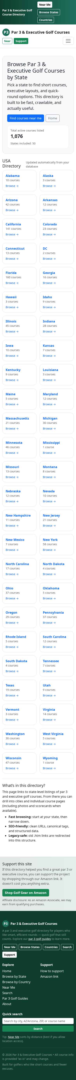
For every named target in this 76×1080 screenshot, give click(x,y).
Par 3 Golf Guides (15, 998)
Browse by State (14, 976)
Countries (45, 20)
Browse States (48, 12)
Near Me (44, 4)
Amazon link (49, 976)
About (6, 1004)
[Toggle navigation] (68, 41)
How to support (52, 971)
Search (67, 947)
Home (52, 118)
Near (7, 41)
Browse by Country (16, 982)
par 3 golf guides (39, 939)
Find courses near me (26, 118)
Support (21, 41)
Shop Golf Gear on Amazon (26, 893)
